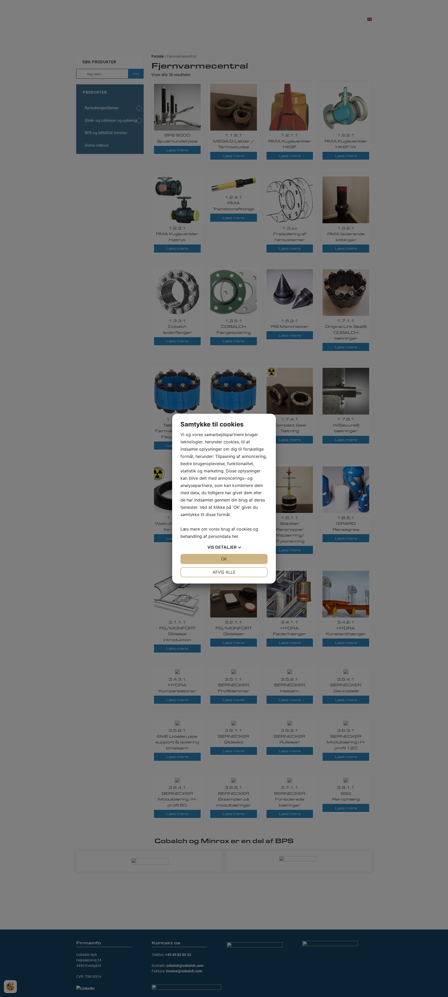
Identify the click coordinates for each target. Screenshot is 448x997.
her (235, 536)
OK (224, 558)
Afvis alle (224, 572)
